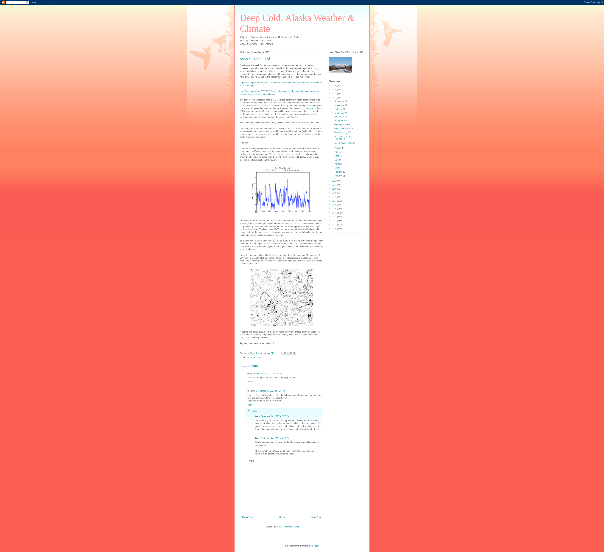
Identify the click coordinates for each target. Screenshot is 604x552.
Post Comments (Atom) (288, 527)
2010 (334, 228)
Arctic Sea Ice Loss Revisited (343, 137)
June (337, 156)
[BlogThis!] (285, 353)
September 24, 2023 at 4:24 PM (270, 391)
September (340, 113)
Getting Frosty (340, 120)
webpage (309, 108)
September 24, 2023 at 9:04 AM (267, 373)
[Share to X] (288, 353)
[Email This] (282, 353)
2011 (334, 225)
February (339, 172)
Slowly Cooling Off (342, 132)
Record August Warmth (344, 143)
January (338, 176)
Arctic (249, 357)
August (338, 148)
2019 (334, 193)
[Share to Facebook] (291, 353)
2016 (334, 205)
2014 (334, 213)
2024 (334, 93)
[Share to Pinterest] (294, 353)
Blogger (315, 546)
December (339, 101)
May (337, 160)
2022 (334, 181)
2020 (334, 189)
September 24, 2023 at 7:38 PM (275, 438)
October (338, 109)
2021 (334, 185)
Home (282, 517)
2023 (334, 97)
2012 (334, 220)
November (339, 105)
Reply (250, 382)
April (337, 164)
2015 (334, 208)
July (337, 152)
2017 (334, 201)
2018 (334, 197)
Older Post (316, 517)
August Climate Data (343, 128)
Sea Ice (257, 357)
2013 (334, 217)
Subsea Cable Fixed (343, 124)
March (338, 168)
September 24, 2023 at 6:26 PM (275, 416)
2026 (334, 85)
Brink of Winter (340, 116)
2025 (334, 89)
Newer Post (247, 517)
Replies (254, 411)
